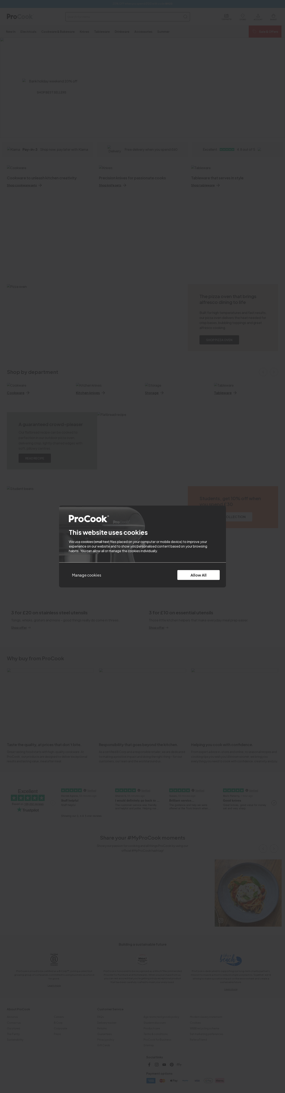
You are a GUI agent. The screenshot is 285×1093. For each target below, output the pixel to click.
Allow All (198, 575)
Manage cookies (86, 575)
